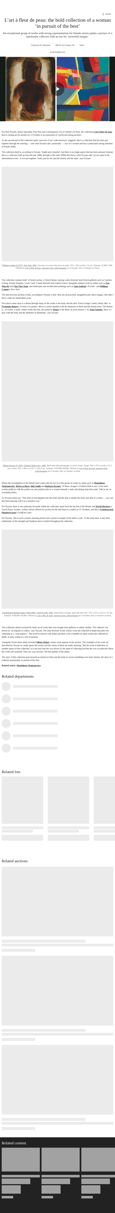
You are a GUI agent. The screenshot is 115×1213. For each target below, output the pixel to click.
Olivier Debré (42, 642)
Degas (56, 309)
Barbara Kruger (53, 486)
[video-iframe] (57, 89)
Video (81, 45)
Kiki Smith (36, 486)
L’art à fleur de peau (102, 132)
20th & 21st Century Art (65, 45)
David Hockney (103, 506)
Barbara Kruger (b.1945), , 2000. (24, 466)
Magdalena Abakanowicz (29, 665)
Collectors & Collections (40, 45)
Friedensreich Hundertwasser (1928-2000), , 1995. (27, 613)
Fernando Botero (10, 306)
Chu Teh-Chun (20, 286)
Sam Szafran (80, 286)
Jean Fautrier (96, 309)
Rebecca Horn (22, 486)
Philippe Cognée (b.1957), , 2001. (19, 265)
